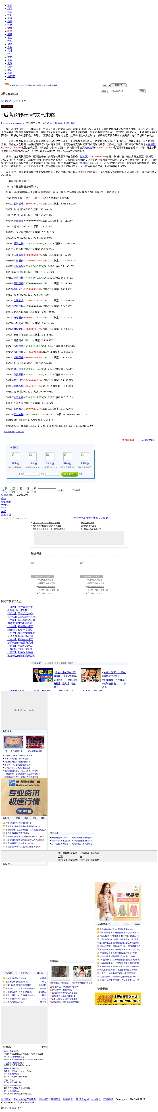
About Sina (19, 1099)
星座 (9, 60)
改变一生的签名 (16, 655)
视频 (9, 34)
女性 (9, 50)
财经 (9, 18)
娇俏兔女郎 (13, 642)
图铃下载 (6, 601)
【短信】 (12, 646)
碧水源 (84, 156)
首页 (9, 5)
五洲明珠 (18, 203)
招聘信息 (56, 1099)
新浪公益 (17, 601)
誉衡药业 (18, 357)
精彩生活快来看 (87, 523)
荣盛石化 (18, 386)
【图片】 (12, 633)
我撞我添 (28, 636)
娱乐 (9, 15)
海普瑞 (84, 163)
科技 (9, 24)
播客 (9, 37)
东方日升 (18, 380)
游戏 (9, 47)
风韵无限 (12, 636)
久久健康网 (49, 663)
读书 (9, 54)
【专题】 (12, 626)
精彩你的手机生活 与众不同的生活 (47, 526)
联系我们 (43, 1099)
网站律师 (68, 1099)
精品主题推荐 (25, 639)
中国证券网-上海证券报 (63, 123)
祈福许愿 (27, 623)
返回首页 (6, 514)
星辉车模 (18, 306)
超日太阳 (18, 289)
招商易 (70, 663)
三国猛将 (12, 616)
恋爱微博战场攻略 (17, 610)
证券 (16, 101)
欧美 (22, 642)
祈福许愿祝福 (25, 652)
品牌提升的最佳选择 (46, 583)
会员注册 (96, 1099)
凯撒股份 (18, 329)
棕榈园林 (18, 346)
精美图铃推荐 (25, 626)
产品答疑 (108, 1099)
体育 (9, 11)
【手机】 (12, 620)
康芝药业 (18, 369)
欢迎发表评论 (9, 432)
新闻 (9, 8)
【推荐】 (12, 652)
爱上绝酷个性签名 (45, 593)
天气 (9, 63)
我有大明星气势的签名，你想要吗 (91, 518)
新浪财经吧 (147, 440)
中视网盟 (36, 663)
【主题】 (12, 639)
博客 (9, 28)
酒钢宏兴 (18, 408)
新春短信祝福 (14, 629)
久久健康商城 (60, 663)
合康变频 (18, 300)
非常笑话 (28, 629)
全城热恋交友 (25, 646)
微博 (9, 31)
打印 (3, 508)
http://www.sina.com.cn (12, 123)
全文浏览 (6, 501)
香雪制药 (18, 397)
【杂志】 (12, 607)
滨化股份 (89, 147)
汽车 (9, 41)
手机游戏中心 (25, 613)
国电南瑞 (18, 414)
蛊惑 (20, 636)
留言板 (5, 495)
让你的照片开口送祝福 (19, 649)
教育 (9, 57)
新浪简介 (6, 1099)
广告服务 (31, 1099)
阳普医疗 (18, 255)
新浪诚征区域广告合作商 (91, 529)
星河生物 (18, 243)
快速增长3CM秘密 (45, 580)
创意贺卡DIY (14, 623)
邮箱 (9, 70)
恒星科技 (18, 277)
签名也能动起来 (26, 620)
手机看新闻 (128, 440)
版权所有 (17, 1107)
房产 (9, 44)
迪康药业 (18, 220)
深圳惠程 (18, 283)
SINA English (82, 1099)
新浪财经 (6, 101)
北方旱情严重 (25, 607)
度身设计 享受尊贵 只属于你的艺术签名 (49, 529)
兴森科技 (18, 351)
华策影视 (18, 374)
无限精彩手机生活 (88, 526)
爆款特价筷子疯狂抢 (46, 587)
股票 (9, 21)
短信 (9, 66)
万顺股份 (18, 317)
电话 (11, 495)
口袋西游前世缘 (26, 616)
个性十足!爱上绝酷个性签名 (15, 518)
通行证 (11, 76)
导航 (9, 73)
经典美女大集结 (26, 633)
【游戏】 (12, 613)
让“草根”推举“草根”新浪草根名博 (46, 523)
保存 (3, 498)
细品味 (29, 642)
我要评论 (20, 432)
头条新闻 (30, 655)
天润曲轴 (18, 266)
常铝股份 (18, 260)
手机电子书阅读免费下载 (48, 590)
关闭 (3, 511)
